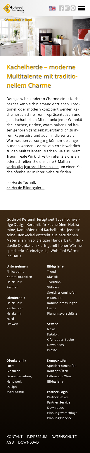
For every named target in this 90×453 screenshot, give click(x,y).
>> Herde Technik (21, 182)
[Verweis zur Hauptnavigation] (13, 12)
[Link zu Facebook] (61, 8)
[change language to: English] (52, 8)
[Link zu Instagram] (67, 8)
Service (52, 324)
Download (28, 442)
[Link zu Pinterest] (73, 8)
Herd (28, 20)
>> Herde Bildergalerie (26, 187)
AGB (10, 442)
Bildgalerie (55, 266)
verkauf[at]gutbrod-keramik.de (33, 166)
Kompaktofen (57, 360)
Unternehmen (17, 266)
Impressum (37, 436)
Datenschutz (64, 436)
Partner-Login (57, 392)
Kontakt (14, 436)
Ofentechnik (13, 20)
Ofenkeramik (16, 360)
